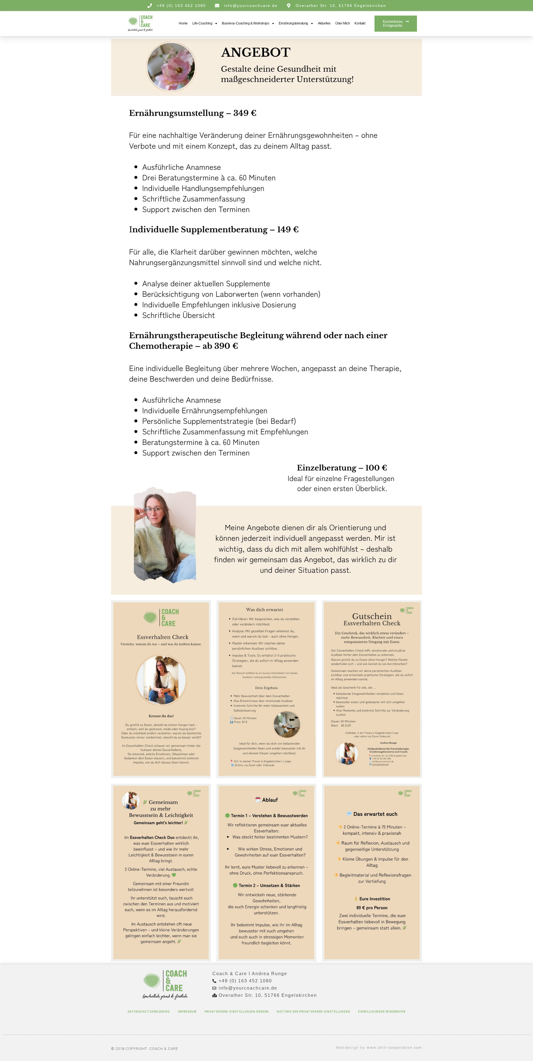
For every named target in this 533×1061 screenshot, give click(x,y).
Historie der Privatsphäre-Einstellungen (313, 1011)
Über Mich (342, 23)
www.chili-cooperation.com (394, 1047)
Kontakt (360, 23)
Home (183, 23)
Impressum (187, 1011)
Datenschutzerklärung (149, 1011)
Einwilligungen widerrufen (382, 1011)
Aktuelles (324, 23)
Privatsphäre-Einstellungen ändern (237, 1011)
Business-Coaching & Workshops (245, 23)
